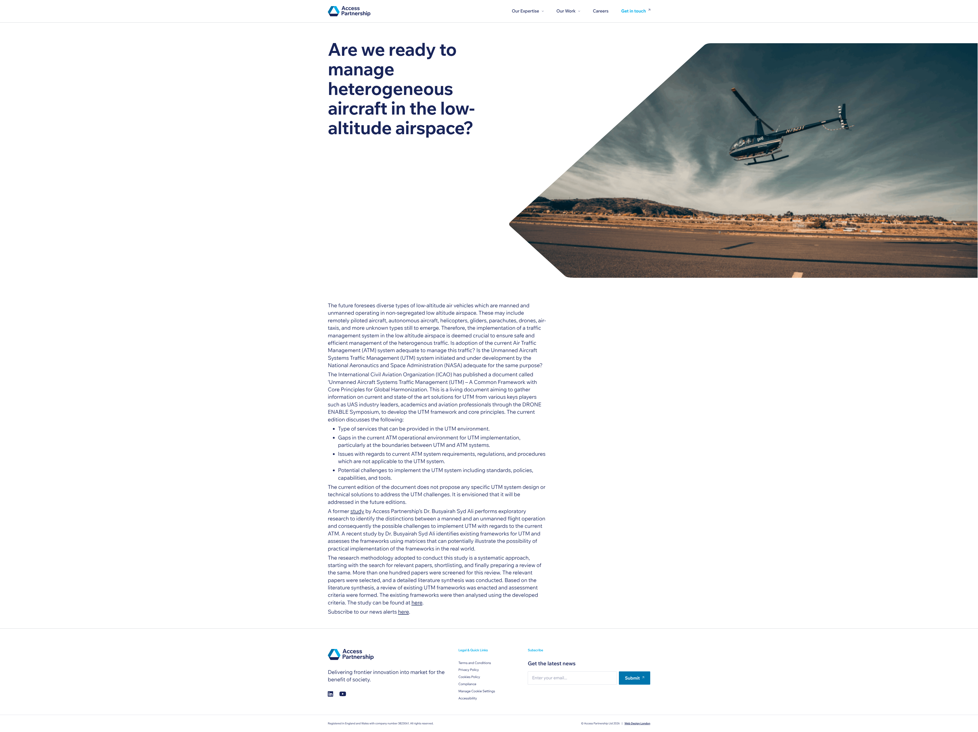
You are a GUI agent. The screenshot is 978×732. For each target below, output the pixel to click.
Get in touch (633, 11)
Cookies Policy (469, 677)
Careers (600, 11)
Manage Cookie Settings (476, 691)
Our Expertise (525, 11)
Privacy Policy (468, 670)
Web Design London (637, 723)
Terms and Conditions (474, 663)
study (357, 511)
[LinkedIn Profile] (330, 694)
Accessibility (467, 698)
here (416, 602)
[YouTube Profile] (342, 694)
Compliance (467, 684)
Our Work (566, 11)
